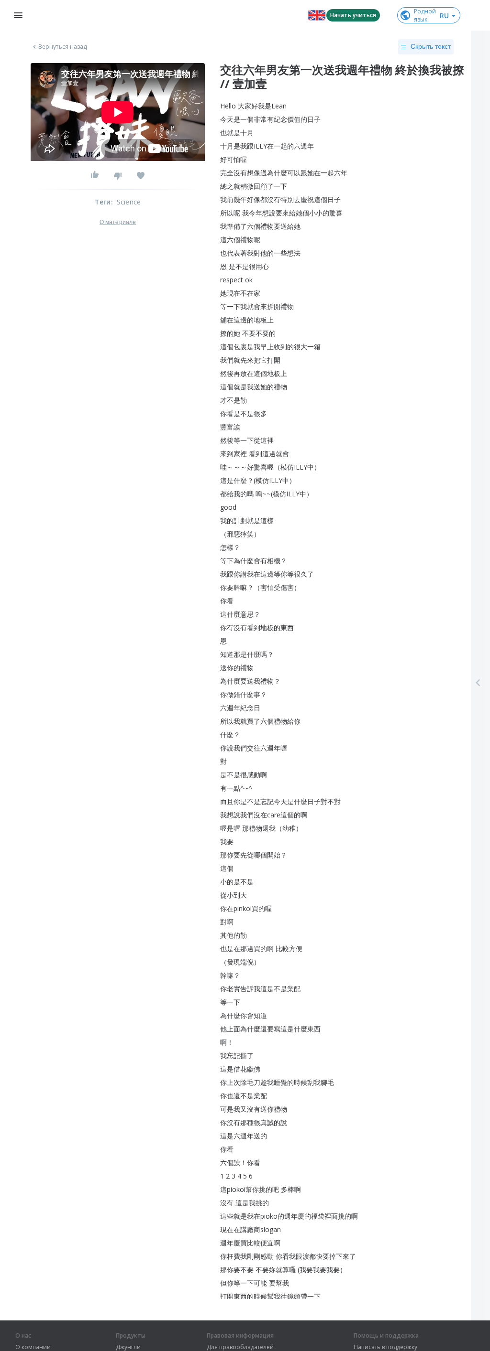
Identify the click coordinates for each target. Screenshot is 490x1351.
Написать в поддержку (385, 1347)
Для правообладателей (240, 1347)
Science (129, 201)
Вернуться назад (62, 47)
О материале (118, 222)
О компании (33, 1347)
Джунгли (128, 1347)
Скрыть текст (431, 46)
